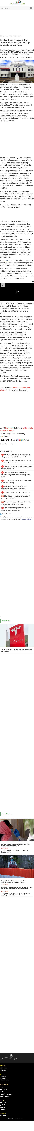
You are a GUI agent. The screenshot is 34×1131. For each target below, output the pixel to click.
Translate (6, 436)
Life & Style (3, 1093)
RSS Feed (3, 1102)
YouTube (2, 1107)
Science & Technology (6, 1094)
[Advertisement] (17, 23)
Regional (2, 1087)
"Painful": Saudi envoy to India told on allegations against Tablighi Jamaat (14, 881)
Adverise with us (4, 1080)
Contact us (3, 1076)
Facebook (2, 1104)
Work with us (3, 1078)
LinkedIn (2, 1109)
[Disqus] (17, 545)
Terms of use (3, 1068)
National (2, 1086)
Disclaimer (3, 1070)
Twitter (2, 1106)
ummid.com (5, 8)
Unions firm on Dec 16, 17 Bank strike (17, 492)
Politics (2, 1091)
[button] (33, 281)
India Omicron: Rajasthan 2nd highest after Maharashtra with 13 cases (15, 844)
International (3, 1089)
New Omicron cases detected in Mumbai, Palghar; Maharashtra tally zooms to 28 (16, 475)
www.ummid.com (27, 519)
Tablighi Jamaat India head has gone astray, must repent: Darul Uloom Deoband (15, 894)
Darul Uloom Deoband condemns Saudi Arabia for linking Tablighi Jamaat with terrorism (16, 887)
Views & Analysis (4, 1096)
